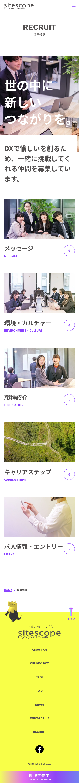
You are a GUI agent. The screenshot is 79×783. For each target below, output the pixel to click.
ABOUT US (39, 649)
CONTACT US (39, 718)
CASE (40, 677)
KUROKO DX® (39, 663)
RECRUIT (39, 732)
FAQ (40, 691)
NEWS (39, 704)
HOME (8, 590)
